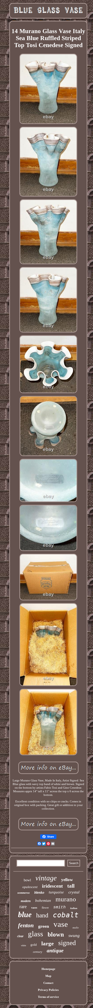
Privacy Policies (48, 990)
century (37, 951)
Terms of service (48, 997)
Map (48, 976)
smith (59, 907)
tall (70, 886)
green (43, 926)
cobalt (66, 915)
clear (20, 936)
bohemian (43, 900)
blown (56, 934)
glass (35, 934)
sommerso (23, 892)
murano (66, 899)
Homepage (48, 969)
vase (60, 924)
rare (23, 906)
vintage (46, 878)
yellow (67, 879)
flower (45, 907)
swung (74, 935)
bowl (27, 880)
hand (42, 915)
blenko (39, 892)
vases (34, 907)
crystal (73, 892)
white (23, 945)
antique (55, 950)
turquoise (56, 892)
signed (67, 942)
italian (73, 908)
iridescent (52, 886)
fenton (26, 925)
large (47, 943)
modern (26, 901)
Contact (48, 983)
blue (25, 914)
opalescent (29, 887)
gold (33, 944)
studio (75, 927)
